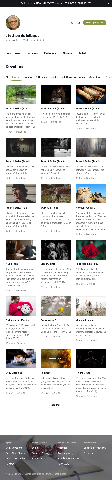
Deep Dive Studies (15, 458)
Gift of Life (89, 453)
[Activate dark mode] (72, 22)
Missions (67, 53)
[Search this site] (79, 23)
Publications (50, 53)
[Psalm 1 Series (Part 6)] (56, 109)
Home (8, 53)
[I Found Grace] (91, 373)
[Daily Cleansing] (21, 373)
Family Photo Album (68, 458)
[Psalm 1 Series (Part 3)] (56, 159)
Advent (82, 77)
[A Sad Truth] (21, 266)
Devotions (33, 53)
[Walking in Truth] (56, 210)
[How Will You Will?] (91, 210)
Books (35, 447)
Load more (56, 405)
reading (54, 77)
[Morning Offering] (91, 320)
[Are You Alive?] (56, 320)
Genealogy (63, 464)
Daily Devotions (14, 447)
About (18, 53)
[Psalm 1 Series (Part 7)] (21, 109)
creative (28, 77)
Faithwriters (41, 77)
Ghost (55, 474)
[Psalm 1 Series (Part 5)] (91, 109)
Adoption (62, 447)
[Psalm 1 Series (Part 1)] (21, 210)
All (7, 77)
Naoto (63, 474)
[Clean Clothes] (56, 266)
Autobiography (68, 77)
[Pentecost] (56, 373)
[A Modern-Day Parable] (21, 320)
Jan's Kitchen (95, 77)
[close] (109, 3)
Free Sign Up (92, 22)
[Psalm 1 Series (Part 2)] (91, 159)
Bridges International (95, 447)
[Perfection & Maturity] (91, 266)
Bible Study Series (15, 453)
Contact (82, 53)
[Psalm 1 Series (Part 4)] (21, 159)
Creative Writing (40, 453)
